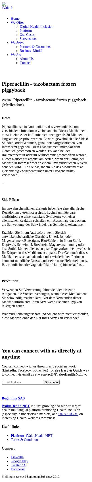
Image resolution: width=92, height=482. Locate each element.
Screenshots (28, 38)
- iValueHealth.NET (31, 435)
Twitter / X (18, 465)
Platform (26, 30)
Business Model (31, 51)
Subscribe (51, 382)
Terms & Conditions (25, 440)
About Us (26, 59)
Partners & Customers (35, 47)
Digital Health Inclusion (36, 26)
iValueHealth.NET (16, 406)
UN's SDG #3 (68, 414)
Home (15, 18)
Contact (25, 63)
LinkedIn (17, 457)
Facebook (18, 469)
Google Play (19, 461)
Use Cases (27, 34)
